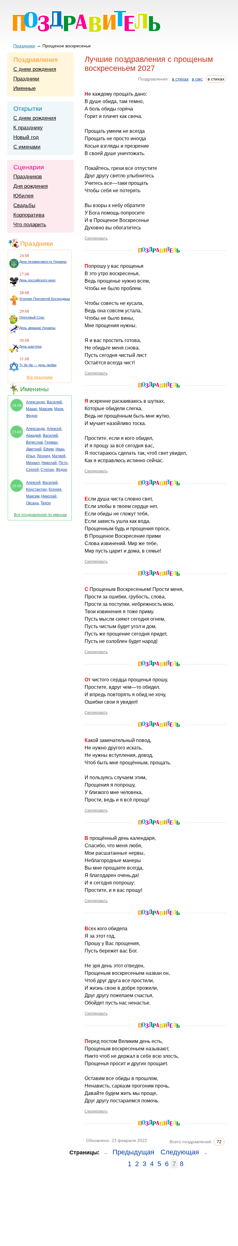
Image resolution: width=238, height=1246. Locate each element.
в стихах (180, 78)
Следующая (180, 1152)
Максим (45, 409)
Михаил (33, 463)
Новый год (26, 137)
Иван (59, 449)
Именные (24, 88)
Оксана (32, 503)
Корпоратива (28, 215)
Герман (51, 442)
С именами (27, 147)
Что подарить (29, 225)
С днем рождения (34, 69)
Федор (31, 416)
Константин (36, 489)
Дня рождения (30, 186)
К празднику (28, 128)
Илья (30, 456)
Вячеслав (34, 442)
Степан (47, 469)
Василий (54, 402)
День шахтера (30, 346)
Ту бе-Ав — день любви (37, 365)
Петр (63, 463)
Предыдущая (133, 1152)
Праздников (27, 177)
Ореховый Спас (32, 317)
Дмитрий (34, 449)
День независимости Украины (43, 261)
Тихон (46, 503)
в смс (197, 78)
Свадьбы (24, 205)
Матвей (58, 456)
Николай (49, 463)
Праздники (24, 45)
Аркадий (33, 435)
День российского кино (37, 280)
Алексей (54, 429)
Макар (31, 409)
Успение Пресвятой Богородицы (44, 299)
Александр (35, 402)
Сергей (32, 469)
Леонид (43, 456)
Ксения (55, 489)
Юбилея (23, 196)
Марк (58, 409)
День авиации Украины (37, 328)
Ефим (48, 449)
